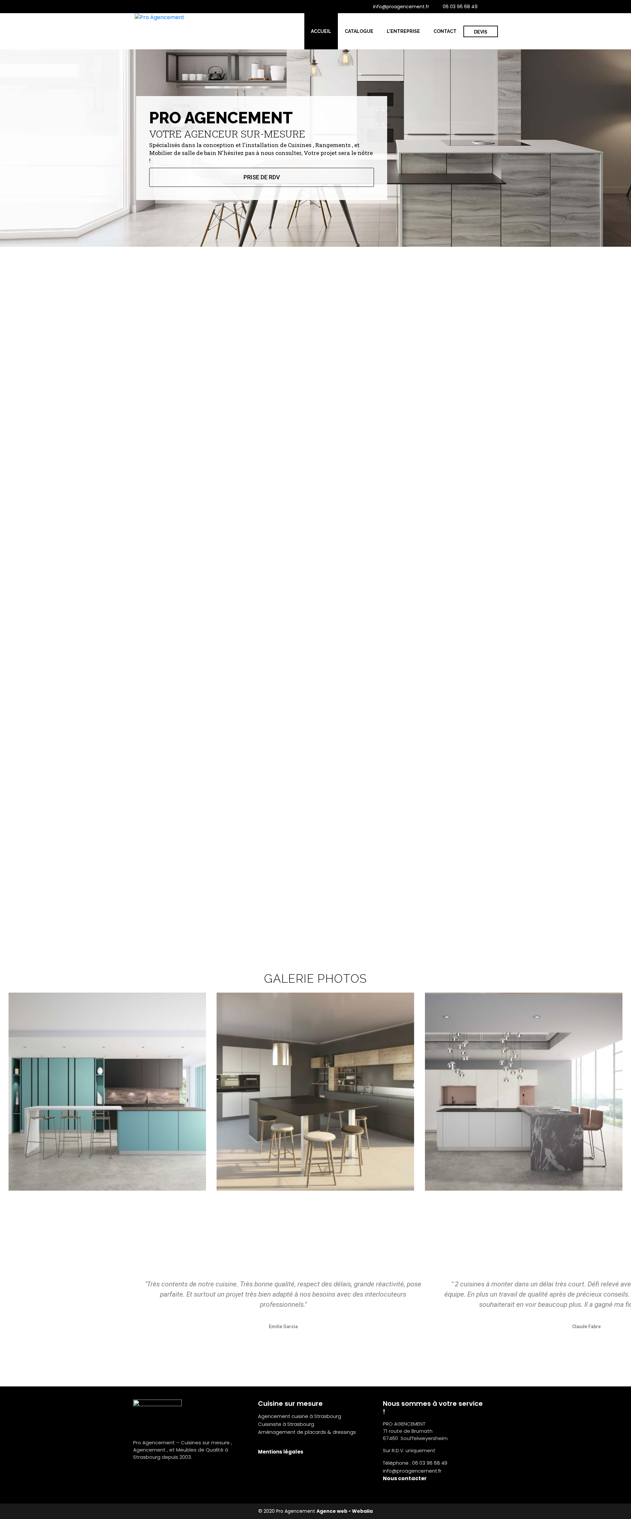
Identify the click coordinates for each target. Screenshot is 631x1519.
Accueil (321, 31)
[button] (10, 1092)
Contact (444, 31)
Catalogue (359, 31)
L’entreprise (403, 31)
